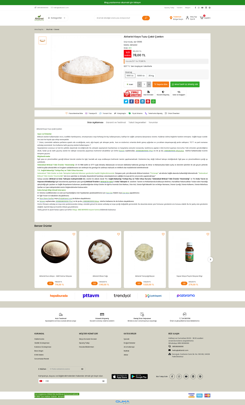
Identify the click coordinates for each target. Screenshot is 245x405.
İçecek (126, 339)
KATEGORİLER (130, 333)
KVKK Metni (39, 355)
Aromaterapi (129, 347)
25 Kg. (151, 75)
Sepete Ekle (162, 84)
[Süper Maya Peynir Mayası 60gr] (189, 252)
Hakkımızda (39, 339)
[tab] (95, 122)
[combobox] (41, 381)
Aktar (126, 355)
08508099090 (177, 346)
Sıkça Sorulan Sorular (88, 339)
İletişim (187, 8)
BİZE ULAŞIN (173, 333)
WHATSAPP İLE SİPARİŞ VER (186, 84)
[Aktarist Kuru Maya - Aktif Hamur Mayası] (55, 252)
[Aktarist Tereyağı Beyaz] (144, 252)
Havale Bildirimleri (86, 347)
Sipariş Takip (169, 8)
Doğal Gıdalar (129, 343)
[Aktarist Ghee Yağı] (100, 252)
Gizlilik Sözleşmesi (41, 343)
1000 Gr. (130, 75)
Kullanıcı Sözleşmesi (42, 347)
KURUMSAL (39, 333)
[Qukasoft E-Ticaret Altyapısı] (122, 402)
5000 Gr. (141, 75)
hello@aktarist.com (180, 350)
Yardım (179, 8)
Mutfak (126, 351)
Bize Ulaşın (38, 351)
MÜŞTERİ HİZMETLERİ (88, 333)
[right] (210, 259)
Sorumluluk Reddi (41, 359)
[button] (205, 18)
